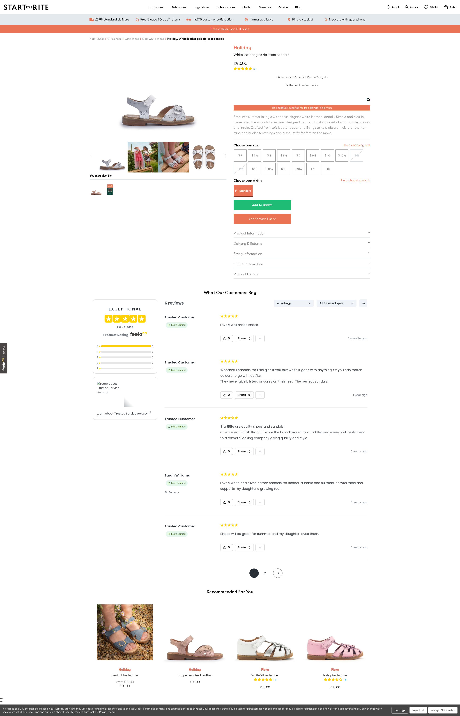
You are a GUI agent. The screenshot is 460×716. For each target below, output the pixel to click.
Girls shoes (178, 7)
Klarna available (261, 19)
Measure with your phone (347, 19)
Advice (283, 7)
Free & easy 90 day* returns (160, 19)
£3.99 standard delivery (112, 19)
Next (224, 155)
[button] (245, 69)
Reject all (418, 710)
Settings (400, 710)
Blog (298, 7)
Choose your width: (248, 180)
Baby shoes (155, 7)
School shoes (226, 7)
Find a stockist (302, 19)
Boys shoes (202, 7)
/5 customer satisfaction (213, 19)
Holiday (125, 670)
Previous (91, 155)
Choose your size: (246, 145)
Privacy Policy (107, 711)
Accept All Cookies (443, 710)
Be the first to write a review (302, 85)
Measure (265, 7)
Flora (265, 670)
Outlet (247, 7)
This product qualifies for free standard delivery (302, 107)
